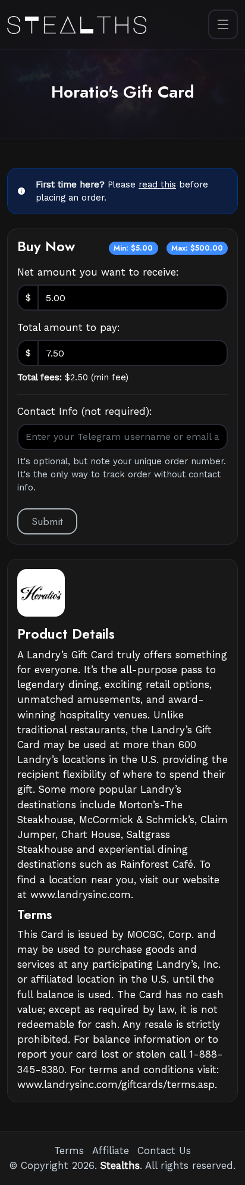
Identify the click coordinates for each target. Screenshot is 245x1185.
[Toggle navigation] (223, 24)
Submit (47, 521)
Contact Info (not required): (84, 411)
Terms (69, 1150)
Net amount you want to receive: (98, 272)
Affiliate (110, 1150)
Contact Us (164, 1150)
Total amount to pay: (68, 327)
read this (157, 184)
